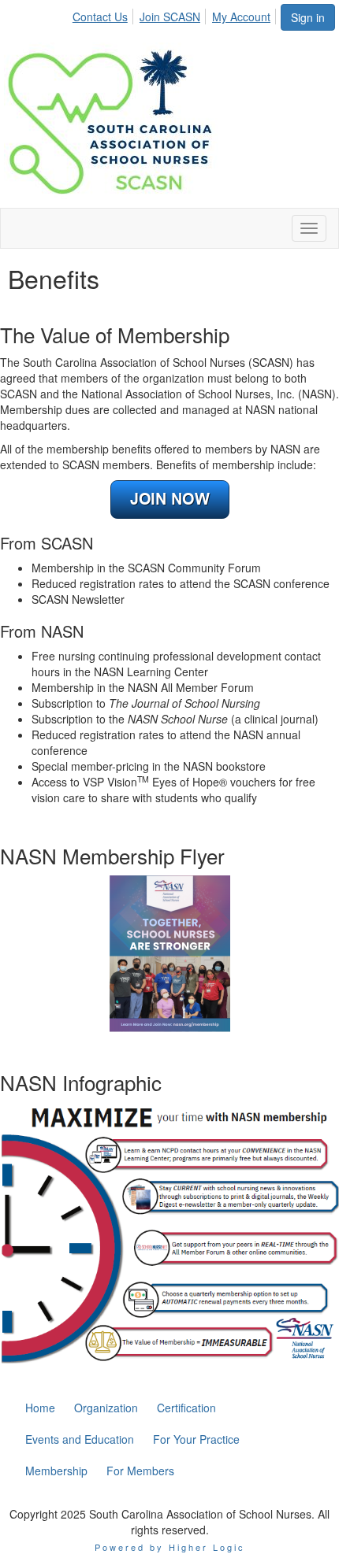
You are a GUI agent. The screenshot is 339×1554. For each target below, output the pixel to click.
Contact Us (100, 16)
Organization (106, 1407)
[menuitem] (104, 14)
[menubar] (176, 14)
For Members (140, 1470)
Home (40, 1407)
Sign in (308, 17)
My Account (241, 16)
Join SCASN (170, 16)
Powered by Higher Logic (170, 1547)
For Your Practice (196, 1439)
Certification (186, 1407)
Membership (56, 1470)
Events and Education (79, 1439)
